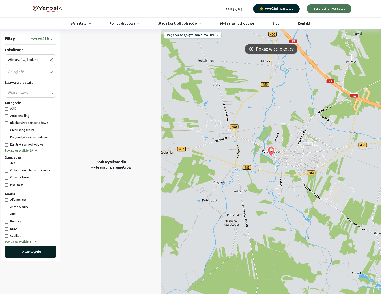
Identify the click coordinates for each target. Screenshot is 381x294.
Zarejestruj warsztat (329, 8)
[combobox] (29, 60)
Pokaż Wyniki (30, 252)
